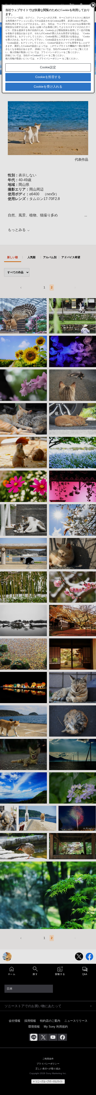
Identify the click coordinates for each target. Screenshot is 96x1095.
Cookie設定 (48, 67)
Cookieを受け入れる (48, 86)
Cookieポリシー (40, 55)
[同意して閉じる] (92, 4)
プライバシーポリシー (50, 58)
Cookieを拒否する (48, 77)
